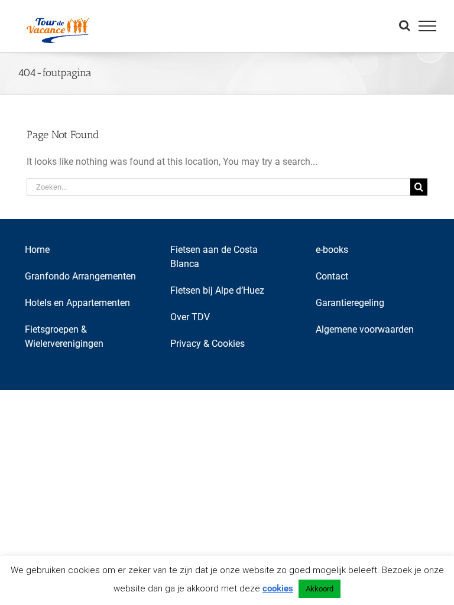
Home (37, 249)
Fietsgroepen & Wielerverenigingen (64, 336)
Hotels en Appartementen (77, 302)
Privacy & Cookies (207, 343)
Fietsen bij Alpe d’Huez (217, 290)
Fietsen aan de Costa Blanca (214, 256)
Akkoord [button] (319, 588)
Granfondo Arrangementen (80, 276)
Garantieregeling (350, 302)
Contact (332, 276)
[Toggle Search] (404, 25)
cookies (277, 588)
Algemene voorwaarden (365, 329)
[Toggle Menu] (427, 26)
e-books (332, 249)
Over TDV (190, 317)
